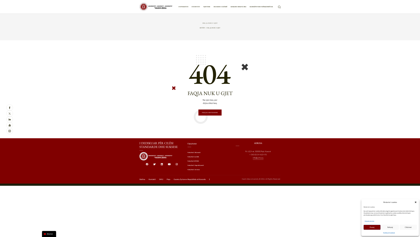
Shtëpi (202, 28)
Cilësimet (408, 227)
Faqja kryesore (210, 112)
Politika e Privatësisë (389, 232)
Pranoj (372, 227)
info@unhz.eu (258, 158)
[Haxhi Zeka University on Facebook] (146, 165)
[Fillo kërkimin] (279, 7)
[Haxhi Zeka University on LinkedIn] (161, 165)
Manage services (369, 221)
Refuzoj (390, 227)
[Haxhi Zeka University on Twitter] (154, 165)
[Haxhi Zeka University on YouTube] (169, 165)
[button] (416, 202)
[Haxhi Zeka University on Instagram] (176, 165)
